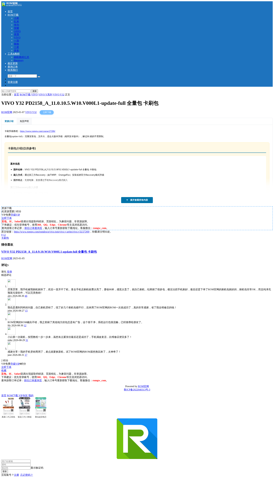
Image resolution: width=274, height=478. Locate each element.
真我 (16, 34)
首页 (10, 11)
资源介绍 (9, 121)
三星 (16, 47)
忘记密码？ (26, 475)
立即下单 (7, 218)
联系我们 (13, 70)
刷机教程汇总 (21, 57)
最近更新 (13, 63)
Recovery (19, 60)
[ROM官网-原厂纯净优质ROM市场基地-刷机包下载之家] (11, 6)
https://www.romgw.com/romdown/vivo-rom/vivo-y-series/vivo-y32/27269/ (52, 231)
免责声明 (24, 121)
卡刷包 (5, 238)
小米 (16, 18)
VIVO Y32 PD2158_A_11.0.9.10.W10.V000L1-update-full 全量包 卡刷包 (49, 251)
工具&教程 (14, 53)
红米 (16, 21)
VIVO (17, 37)
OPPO (17, 31)
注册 (16, 475)
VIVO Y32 (31, 112)
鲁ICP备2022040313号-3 (137, 389)
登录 (9, 271)
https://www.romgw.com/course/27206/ (37, 131)
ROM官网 (6, 112)
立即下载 (47, 112)
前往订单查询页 (33, 228)
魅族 (16, 43)
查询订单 (13, 66)
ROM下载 (13, 14)
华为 (16, 24)
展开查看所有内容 (137, 200)
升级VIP (15, 214)
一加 (16, 40)
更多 (16, 50)
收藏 (3, 370)
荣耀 (16, 28)
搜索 (35, 91)
